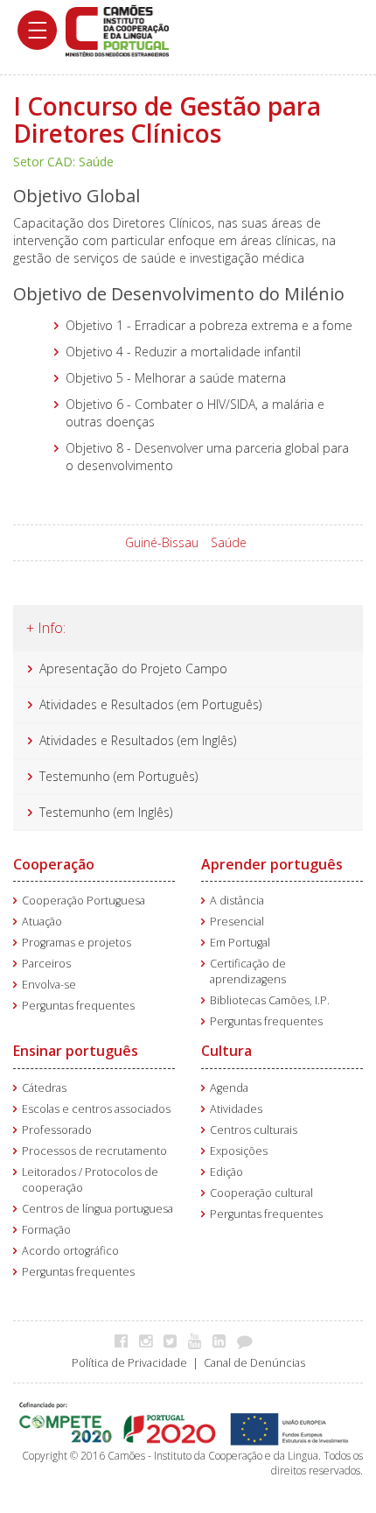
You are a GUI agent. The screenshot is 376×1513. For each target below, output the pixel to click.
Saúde (229, 542)
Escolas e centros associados (96, 1108)
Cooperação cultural (261, 1193)
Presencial (237, 921)
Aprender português (272, 864)
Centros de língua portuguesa (97, 1208)
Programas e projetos (76, 942)
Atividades (236, 1108)
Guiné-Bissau (161, 542)
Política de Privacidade (129, 1362)
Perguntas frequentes (78, 1005)
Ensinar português (75, 1050)
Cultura (226, 1050)
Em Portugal (240, 942)
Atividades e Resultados (106, 704)
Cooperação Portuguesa (83, 900)
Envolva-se (49, 984)
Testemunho (74, 776)
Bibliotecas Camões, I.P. (270, 1000)
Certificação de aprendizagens (248, 971)
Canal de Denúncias (254, 1362)
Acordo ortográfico (70, 1250)
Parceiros (46, 963)
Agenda (229, 1087)
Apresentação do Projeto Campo (133, 668)
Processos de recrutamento (94, 1151)
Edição (226, 1172)
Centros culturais (253, 1129)
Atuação (42, 921)
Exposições (239, 1151)
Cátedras (44, 1087)
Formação (46, 1229)
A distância (237, 900)
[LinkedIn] (223, 1340)
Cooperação (53, 864)
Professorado (57, 1129)
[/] (117, 29)
